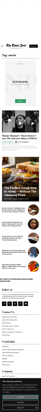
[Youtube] (26, 304)
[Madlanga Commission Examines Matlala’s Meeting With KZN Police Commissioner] (33, 252)
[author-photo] (16, 142)
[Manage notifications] (36, 407)
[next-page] (35, 160)
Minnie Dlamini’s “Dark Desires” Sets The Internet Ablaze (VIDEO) (19, 137)
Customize (20, 402)
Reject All (21, 408)
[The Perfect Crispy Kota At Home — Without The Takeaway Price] (20, 179)
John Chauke (8, 199)
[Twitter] (20, 304)
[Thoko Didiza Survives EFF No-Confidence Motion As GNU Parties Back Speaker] (33, 238)
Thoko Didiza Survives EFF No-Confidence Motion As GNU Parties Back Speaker (12, 238)
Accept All (20, 397)
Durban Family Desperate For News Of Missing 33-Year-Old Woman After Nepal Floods (12, 224)
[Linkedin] (15, 304)
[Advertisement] (20, 21)
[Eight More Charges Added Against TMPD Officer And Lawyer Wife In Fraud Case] (33, 266)
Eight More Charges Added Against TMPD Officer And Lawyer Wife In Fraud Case (14, 266)
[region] (20, 395)
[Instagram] (9, 304)
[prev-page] (32, 160)
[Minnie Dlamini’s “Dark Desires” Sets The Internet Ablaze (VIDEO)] (20, 121)
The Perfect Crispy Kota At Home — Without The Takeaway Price (20, 191)
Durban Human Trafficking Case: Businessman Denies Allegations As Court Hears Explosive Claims (13, 210)
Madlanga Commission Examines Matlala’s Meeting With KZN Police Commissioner (14, 252)
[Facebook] (4, 304)
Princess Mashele (23, 142)
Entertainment (8, 142)
